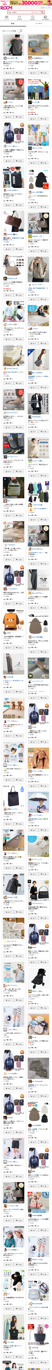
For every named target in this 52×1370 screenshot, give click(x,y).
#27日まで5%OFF (11, 372)
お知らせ (32, 18)
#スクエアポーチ (35, 1307)
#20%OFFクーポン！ (37, 553)
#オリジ (33, 1087)
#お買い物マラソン (16, 1346)
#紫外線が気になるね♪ (35, 819)
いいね (20, 72)
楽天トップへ (46, 8)
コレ (9, 72)
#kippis (43, 1307)
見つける (19, 18)
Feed (6, 18)
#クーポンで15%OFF (12, 1209)
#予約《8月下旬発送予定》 (37, 288)
